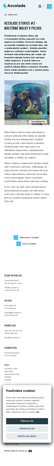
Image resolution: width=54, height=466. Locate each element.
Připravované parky (12, 374)
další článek (29, 243)
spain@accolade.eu (12, 337)
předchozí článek (29, 237)
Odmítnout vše (27, 429)
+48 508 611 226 (10, 315)
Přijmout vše (27, 421)
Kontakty (7, 379)
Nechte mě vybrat (27, 436)
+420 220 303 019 (11, 290)
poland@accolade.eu (12, 312)
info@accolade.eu (11, 287)
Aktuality (7, 377)
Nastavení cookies (11, 444)
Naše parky (8, 371)
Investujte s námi (10, 368)
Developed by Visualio (15, 451)
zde (37, 412)
